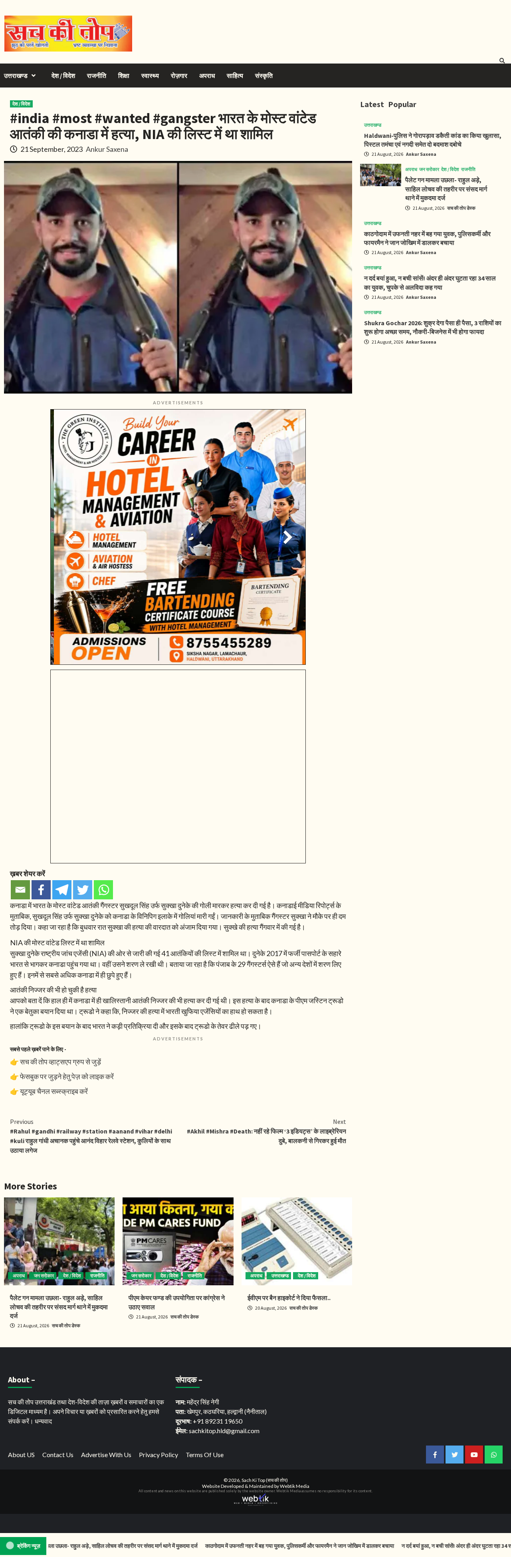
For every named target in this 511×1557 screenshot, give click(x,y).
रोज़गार (179, 76)
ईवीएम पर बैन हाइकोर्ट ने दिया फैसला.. (289, 1298)
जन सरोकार (44, 1276)
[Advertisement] (433, 407)
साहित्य (235, 76)
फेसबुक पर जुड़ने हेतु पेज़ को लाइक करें (67, 1076)
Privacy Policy (158, 1454)
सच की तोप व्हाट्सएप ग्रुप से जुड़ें (60, 1061)
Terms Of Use (205, 1454)
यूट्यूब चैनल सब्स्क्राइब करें (54, 1091)
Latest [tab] (372, 104)
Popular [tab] (402, 104)
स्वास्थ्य (150, 76)
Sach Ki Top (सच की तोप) (265, 1480)
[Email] (20, 889)
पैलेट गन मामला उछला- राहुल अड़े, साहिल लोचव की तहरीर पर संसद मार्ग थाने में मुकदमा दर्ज (59, 1307)
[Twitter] (82, 889)
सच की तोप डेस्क (66, 1325)
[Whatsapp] (103, 889)
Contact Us (57, 1454)
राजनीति (96, 76)
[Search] (502, 60)
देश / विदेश (63, 76)
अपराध (207, 76)
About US (21, 1454)
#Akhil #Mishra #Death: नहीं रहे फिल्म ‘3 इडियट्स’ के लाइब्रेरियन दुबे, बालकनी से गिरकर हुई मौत (266, 1131)
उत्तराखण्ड (16, 76)
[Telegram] (61, 889)
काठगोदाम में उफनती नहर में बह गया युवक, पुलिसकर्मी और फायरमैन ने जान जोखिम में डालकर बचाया (236, 1545)
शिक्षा (123, 76)
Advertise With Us (106, 1454)
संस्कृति (264, 76)
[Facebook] (41, 889)
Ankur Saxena (107, 149)
